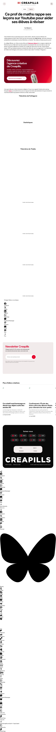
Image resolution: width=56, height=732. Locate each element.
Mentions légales (8, 464)
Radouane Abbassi (33, 43)
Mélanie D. (29, 28)
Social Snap (3, 718)
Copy (16, 723)
